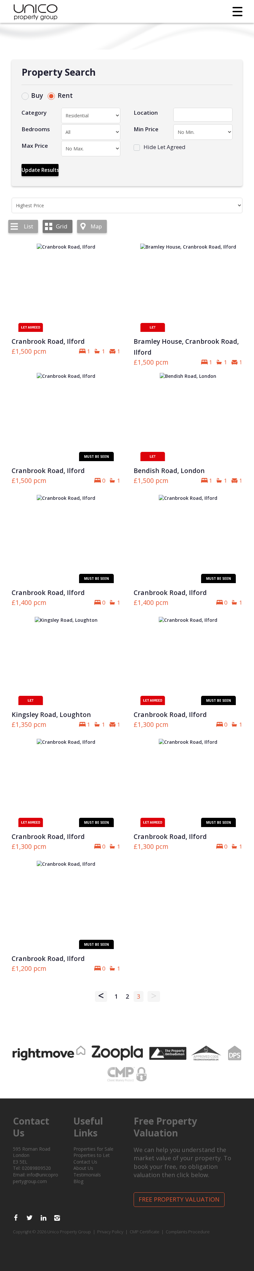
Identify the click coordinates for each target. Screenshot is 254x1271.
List (28, 226)
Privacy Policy (110, 1232)
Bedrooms (35, 129)
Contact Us (85, 1162)
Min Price (146, 129)
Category (34, 112)
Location (146, 112)
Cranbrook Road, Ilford (48, 341)
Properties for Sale (93, 1149)
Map (96, 226)
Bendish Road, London (169, 470)
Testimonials (87, 1175)
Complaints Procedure (188, 1232)
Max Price (34, 145)
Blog (78, 1181)
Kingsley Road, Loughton (51, 714)
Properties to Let (91, 1155)
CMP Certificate (144, 1232)
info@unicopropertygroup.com (35, 1178)
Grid (61, 226)
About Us (83, 1168)
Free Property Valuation (179, 1199)
